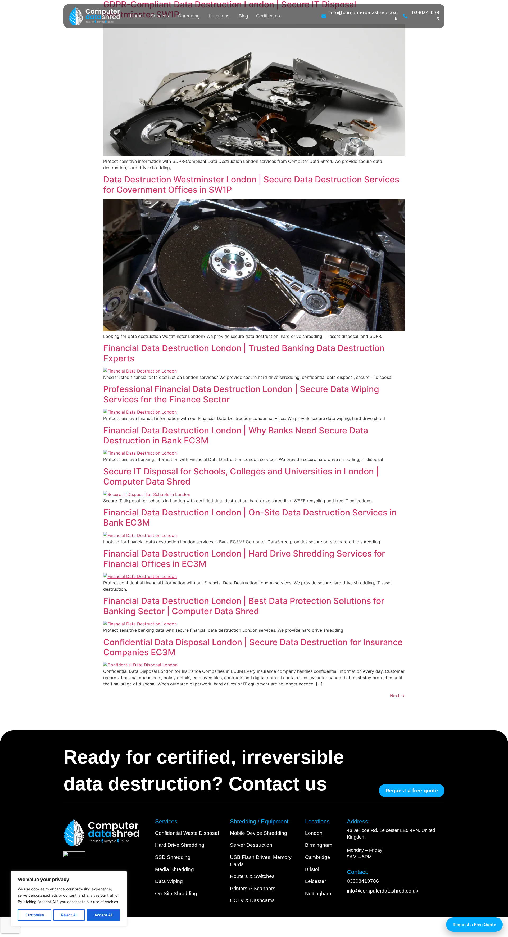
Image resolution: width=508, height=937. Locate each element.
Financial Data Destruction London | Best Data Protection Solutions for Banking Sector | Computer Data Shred (243, 606)
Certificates (268, 16)
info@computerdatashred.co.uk (382, 891)
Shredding (189, 16)
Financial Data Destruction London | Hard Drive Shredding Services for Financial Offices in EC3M (244, 558)
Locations (219, 16)
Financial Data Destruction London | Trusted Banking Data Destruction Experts (243, 353)
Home (136, 16)
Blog (243, 16)
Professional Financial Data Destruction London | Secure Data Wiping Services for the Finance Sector (241, 394)
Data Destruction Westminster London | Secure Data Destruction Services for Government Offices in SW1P (251, 184)
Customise (34, 915)
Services (160, 16)
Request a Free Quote (474, 924)
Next (397, 695)
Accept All (103, 915)
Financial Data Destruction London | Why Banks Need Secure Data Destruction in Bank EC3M (235, 435)
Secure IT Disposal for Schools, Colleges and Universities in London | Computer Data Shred (241, 476)
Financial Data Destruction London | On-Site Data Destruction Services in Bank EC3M (250, 517)
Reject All (69, 915)
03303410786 (363, 881)
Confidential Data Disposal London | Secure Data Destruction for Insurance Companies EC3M (253, 647)
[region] (69, 898)
